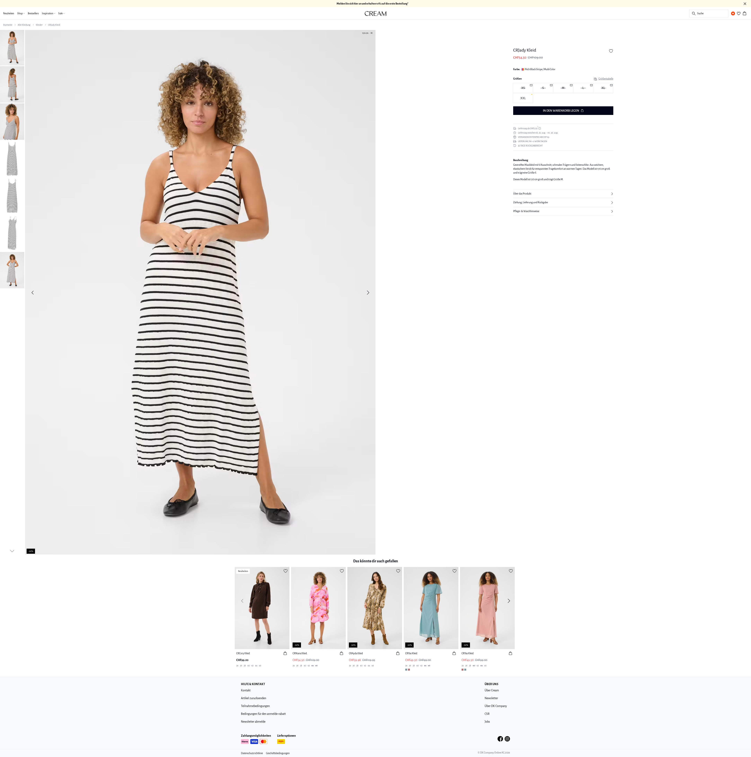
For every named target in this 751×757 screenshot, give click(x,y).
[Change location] (733, 13)
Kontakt (246, 690)
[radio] (523, 98)
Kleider (39, 25)
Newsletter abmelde (253, 721)
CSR (487, 713)
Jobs (487, 721)
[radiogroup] (563, 93)
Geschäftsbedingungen (278, 753)
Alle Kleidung (24, 25)
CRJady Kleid (54, 25)
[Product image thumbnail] (12, 47)
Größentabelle (605, 78)
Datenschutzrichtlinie (252, 753)
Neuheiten (8, 13)
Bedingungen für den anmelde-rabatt (263, 713)
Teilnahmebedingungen (255, 706)
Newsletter (491, 698)
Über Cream (492, 690)
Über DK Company (496, 706)
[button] (563, 193)
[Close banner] (745, 4)
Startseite (7, 25)
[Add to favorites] (611, 51)
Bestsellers (33, 13)
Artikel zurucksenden (253, 698)
